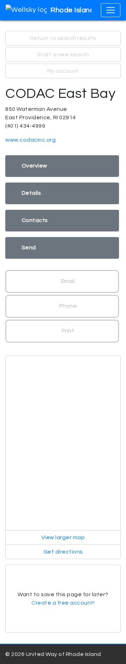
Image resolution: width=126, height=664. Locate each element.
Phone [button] (67, 306)
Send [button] (29, 247)
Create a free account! (62, 603)
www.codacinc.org (30, 140)
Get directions (63, 552)
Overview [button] (34, 166)
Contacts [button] (35, 220)
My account (63, 71)
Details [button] (31, 193)
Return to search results (63, 38)
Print (67, 331)
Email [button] (67, 281)
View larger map (63, 537)
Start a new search (63, 54)
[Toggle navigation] (110, 10)
